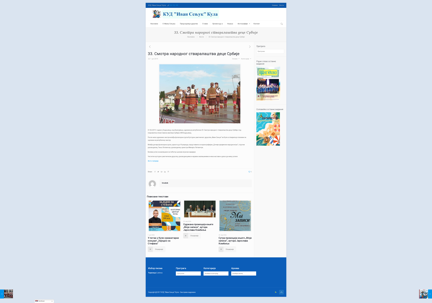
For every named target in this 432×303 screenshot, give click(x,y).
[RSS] (275, 292)
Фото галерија (153, 161)
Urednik (165, 183)
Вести (281, 5)
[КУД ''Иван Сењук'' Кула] (185, 14)
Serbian (41, 301)
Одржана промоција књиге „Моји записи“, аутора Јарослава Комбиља (198, 227)
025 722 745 (173, 5)
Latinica (159, 273)
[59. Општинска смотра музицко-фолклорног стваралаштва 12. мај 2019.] (6, 294)
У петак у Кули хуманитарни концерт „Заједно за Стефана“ (163, 241)
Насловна (191, 37)
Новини (275, 5)
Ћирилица (152, 273)
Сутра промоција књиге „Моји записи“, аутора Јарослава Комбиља (235, 241)
